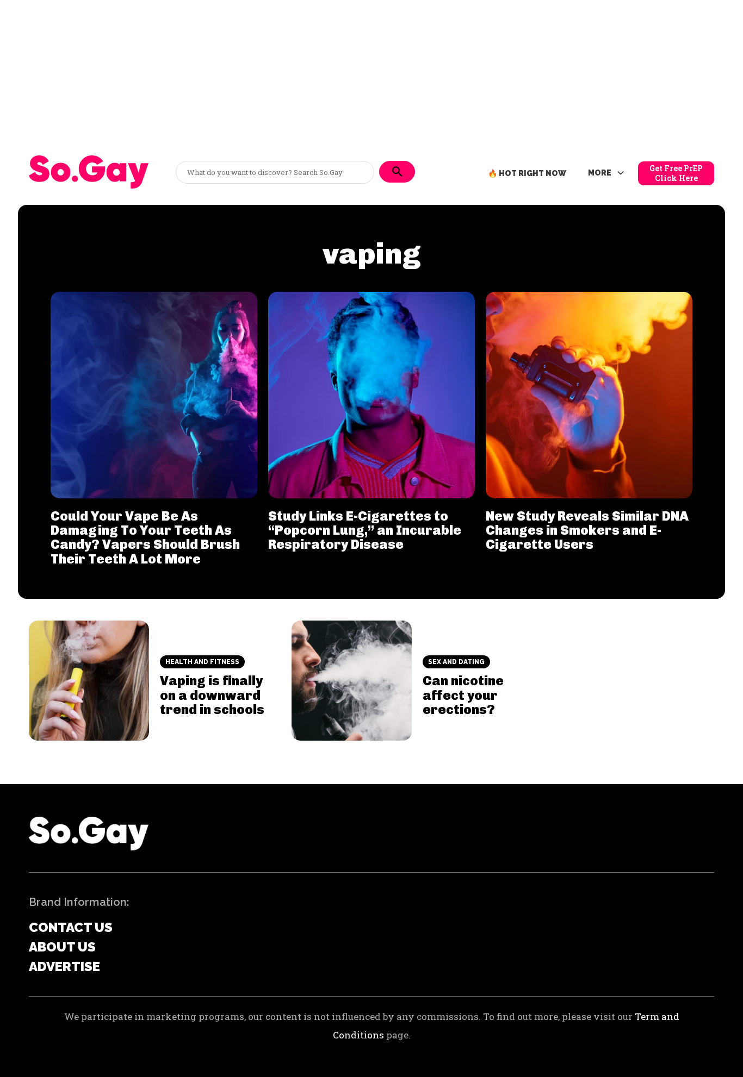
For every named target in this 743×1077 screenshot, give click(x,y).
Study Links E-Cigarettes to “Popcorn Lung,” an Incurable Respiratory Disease (364, 530)
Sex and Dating (456, 662)
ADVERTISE (64, 966)
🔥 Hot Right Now (527, 173)
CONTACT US (71, 927)
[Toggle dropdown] (620, 173)
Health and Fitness (202, 662)
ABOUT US (62, 947)
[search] (397, 172)
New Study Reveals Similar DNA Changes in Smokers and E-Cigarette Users (587, 530)
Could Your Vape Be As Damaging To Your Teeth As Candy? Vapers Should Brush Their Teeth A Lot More (145, 537)
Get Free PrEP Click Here (676, 173)
